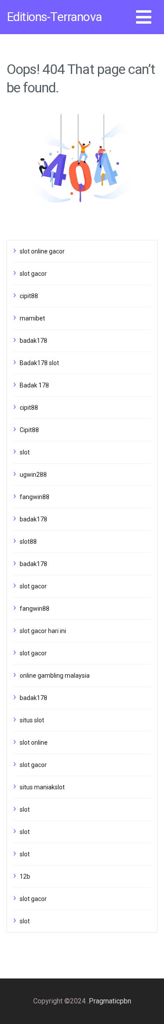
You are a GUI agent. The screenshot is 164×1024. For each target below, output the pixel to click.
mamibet (32, 318)
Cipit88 (29, 429)
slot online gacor (42, 251)
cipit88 (29, 295)
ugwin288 (33, 474)
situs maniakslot (42, 787)
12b (25, 876)
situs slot (32, 720)
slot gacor (33, 273)
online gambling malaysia (55, 675)
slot (25, 452)
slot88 (28, 541)
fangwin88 (34, 496)
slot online (34, 742)
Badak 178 (34, 385)
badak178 (33, 340)
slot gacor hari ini (43, 630)
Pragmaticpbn (110, 1001)
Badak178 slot (39, 362)
